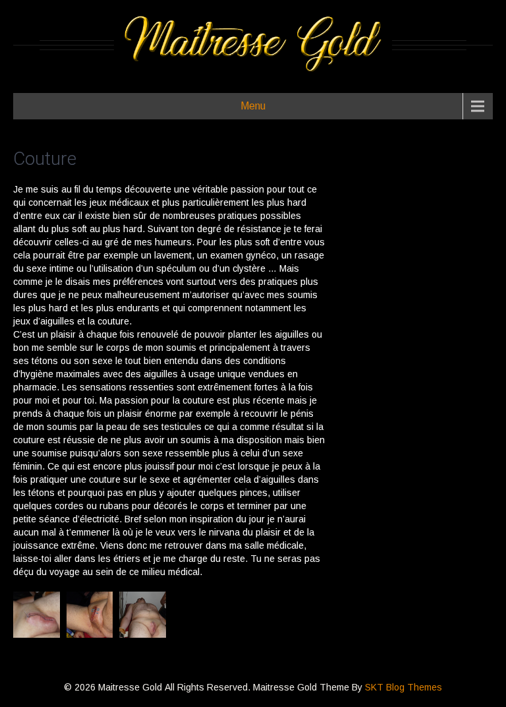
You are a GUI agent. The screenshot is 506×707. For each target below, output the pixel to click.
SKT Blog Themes (403, 687)
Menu (253, 105)
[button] (36, 615)
